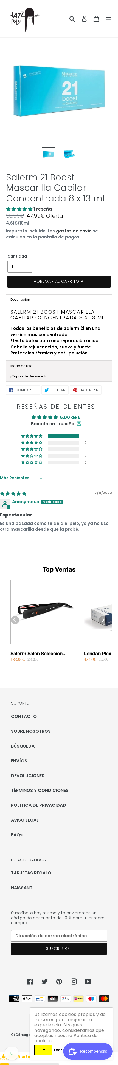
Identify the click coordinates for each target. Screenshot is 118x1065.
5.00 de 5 (70, 417)
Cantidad (17, 256)
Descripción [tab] (20, 299)
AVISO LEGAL (25, 820)
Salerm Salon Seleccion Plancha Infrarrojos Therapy (41, 654)
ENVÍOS (19, 761)
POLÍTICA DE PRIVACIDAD (38, 805)
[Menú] (108, 19)
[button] (19, 209)
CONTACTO (24, 716)
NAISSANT (21, 888)
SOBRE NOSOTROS (31, 731)
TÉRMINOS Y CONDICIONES (40, 790)
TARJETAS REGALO (31, 873)
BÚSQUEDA (23, 746)
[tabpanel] (59, 333)
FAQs (17, 835)
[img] (13, 493)
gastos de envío (74, 231)
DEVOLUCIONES (27, 776)
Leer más (63, 1050)
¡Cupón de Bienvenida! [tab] (29, 376)
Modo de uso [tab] (21, 365)
